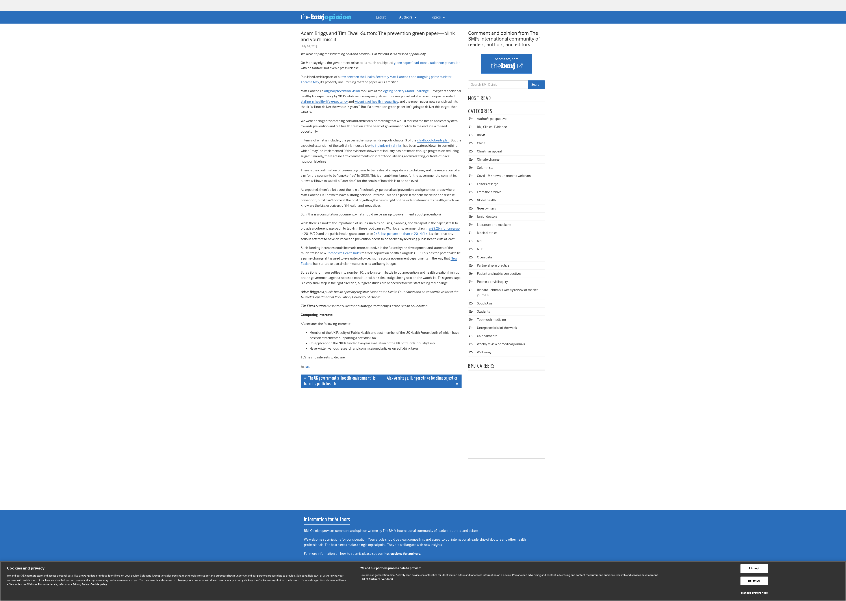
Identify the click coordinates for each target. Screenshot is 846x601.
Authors (406, 17)
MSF (480, 241)
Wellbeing (484, 352)
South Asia (484, 303)
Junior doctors (487, 217)
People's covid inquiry (492, 282)
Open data (484, 257)
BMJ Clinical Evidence (492, 127)
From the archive (489, 192)
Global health (486, 200)
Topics (436, 17)
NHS (308, 367)
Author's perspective (491, 119)
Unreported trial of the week (497, 328)
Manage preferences (754, 593)
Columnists (485, 168)
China (481, 143)
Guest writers (486, 208)
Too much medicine (491, 320)
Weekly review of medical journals (501, 344)
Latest (381, 17)
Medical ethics (487, 233)
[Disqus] (381, 446)
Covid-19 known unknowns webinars (504, 176)
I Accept (754, 568)
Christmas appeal (489, 151)
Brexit (481, 135)
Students (483, 311)
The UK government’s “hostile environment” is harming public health (340, 381)
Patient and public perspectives (499, 274)
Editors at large (487, 184)
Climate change (488, 159)
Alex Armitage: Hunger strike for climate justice (422, 378)
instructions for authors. (402, 554)
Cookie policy (99, 584)
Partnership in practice (493, 265)
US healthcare (487, 336)
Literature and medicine (494, 225)
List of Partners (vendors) (376, 579)
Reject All (754, 580)
